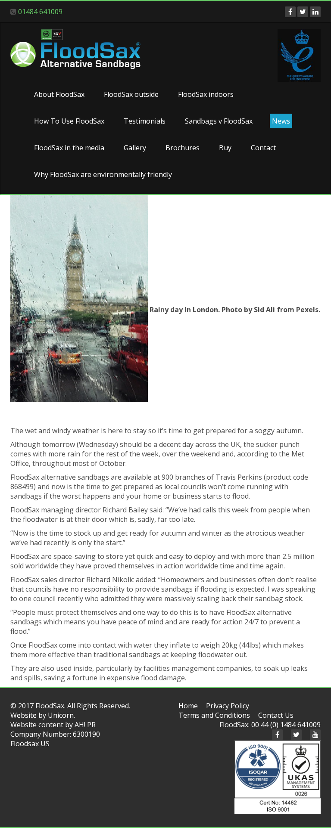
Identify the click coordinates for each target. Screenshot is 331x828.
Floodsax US (30, 743)
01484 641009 (40, 11)
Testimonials (145, 121)
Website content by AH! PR (53, 724)
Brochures (183, 147)
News (281, 121)
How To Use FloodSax (69, 121)
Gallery (135, 147)
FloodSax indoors (206, 94)
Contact (263, 147)
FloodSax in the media (69, 147)
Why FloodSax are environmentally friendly (103, 174)
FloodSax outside (131, 94)
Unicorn (61, 715)
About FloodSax (59, 94)
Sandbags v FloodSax (219, 121)
